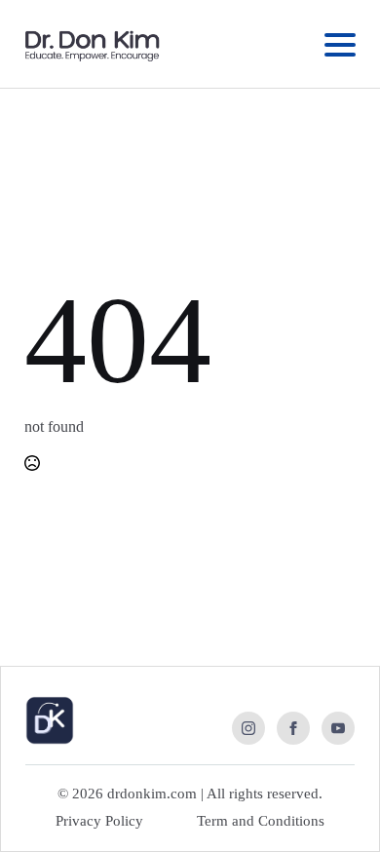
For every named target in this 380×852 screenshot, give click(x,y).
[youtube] (338, 728)
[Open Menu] (340, 44)
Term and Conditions (260, 821)
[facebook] (293, 728)
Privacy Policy (99, 821)
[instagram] (248, 728)
